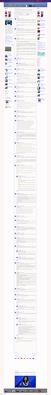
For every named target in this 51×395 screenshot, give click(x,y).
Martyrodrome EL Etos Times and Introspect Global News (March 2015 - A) (43, 34)
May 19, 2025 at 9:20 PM (21, 193)
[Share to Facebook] (28, 14)
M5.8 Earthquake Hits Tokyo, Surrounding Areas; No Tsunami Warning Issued (41, 45)
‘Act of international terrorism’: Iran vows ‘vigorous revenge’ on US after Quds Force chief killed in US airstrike (10, 59)
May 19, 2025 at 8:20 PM (21, 115)
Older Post (34, 355)
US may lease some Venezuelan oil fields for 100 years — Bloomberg (9, 41)
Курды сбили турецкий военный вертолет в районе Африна (42, 77)
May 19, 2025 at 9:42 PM (23, 250)
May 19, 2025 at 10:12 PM (21, 294)
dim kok (39, 65)
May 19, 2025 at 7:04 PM (21, 28)
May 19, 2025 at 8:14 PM (21, 86)
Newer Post (16, 355)
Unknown (39, 61)
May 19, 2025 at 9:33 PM (21, 262)
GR (16, 358)
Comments (7, 95)
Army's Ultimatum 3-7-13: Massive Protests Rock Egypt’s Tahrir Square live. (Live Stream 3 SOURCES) (43, 88)
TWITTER (7, 8)
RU (31, 358)
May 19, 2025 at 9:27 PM (21, 237)
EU (34, 358)
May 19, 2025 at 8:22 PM (21, 120)
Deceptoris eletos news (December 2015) (42, 80)
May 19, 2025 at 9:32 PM (21, 245)
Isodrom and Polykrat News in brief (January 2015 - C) (10, 55)
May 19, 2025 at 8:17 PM (21, 95)
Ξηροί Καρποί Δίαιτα (8, 100)
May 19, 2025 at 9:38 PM (21, 288)
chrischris (39, 64)
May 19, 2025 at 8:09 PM (21, 38)
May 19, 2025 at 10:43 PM (21, 337)
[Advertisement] (25, 365)
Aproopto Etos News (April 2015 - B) (43, 37)
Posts (6, 94)
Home (25, 355)
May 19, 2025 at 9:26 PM (21, 226)
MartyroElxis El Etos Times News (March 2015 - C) (10, 70)
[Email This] (26, 14)
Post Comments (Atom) (19, 356)
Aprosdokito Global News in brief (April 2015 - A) (10, 83)
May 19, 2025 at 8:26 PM (21, 142)
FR (19, 358)
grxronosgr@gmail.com (8, 98)
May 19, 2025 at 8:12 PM (23, 63)
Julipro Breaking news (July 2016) (10, 76)
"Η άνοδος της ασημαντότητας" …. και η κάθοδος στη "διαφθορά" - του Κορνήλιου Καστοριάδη (43, 84)
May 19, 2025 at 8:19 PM (21, 100)
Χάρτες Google (7, 104)
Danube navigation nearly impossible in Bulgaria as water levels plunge (41, 49)
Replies (18, 249)
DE (22, 358)
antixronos (39, 62)
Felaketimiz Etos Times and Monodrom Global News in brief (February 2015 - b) (43, 20)
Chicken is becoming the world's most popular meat (10, 101)
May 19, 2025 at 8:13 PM (21, 68)
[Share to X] (27, 14)
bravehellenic (39, 63)
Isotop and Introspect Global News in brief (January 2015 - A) (10, 66)
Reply (17, 26)
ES (25, 358)
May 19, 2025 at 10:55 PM (23, 324)
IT (28, 358)
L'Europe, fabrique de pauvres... (42, 30)
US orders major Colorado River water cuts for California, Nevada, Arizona (41, 47)
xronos (17, 18)
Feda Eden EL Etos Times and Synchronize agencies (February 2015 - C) (10, 73)
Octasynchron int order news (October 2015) (10, 80)
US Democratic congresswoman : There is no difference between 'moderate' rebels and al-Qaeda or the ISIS (25, 372)
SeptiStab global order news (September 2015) (10, 86)
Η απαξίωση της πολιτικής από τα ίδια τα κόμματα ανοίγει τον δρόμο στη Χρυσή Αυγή (43, 70)
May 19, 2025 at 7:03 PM (21, 18)
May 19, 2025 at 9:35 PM (21, 272)
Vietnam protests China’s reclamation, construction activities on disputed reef (8, 38)
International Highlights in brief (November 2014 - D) (10, 62)
